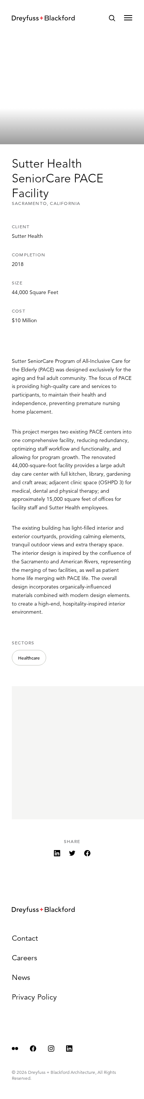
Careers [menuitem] (24, 958)
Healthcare (29, 658)
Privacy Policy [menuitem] (34, 997)
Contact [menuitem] (25, 938)
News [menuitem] (21, 977)
